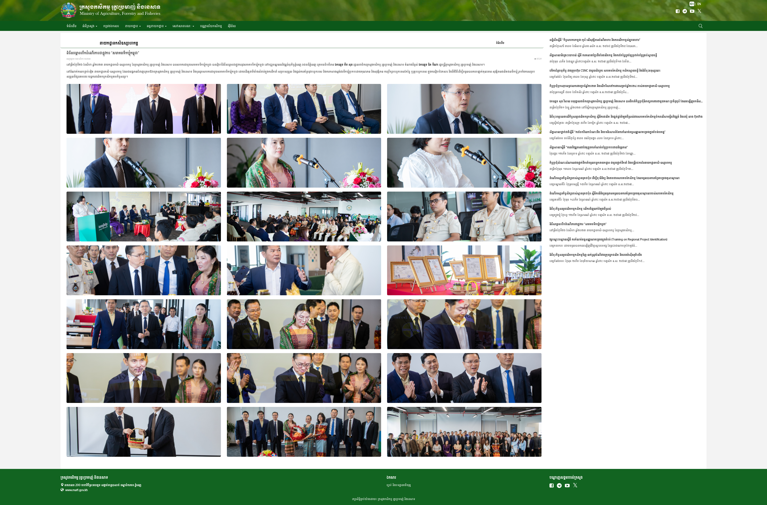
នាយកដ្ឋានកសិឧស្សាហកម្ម (119, 42)
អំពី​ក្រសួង (88, 26)
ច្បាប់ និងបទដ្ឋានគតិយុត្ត (398, 485)
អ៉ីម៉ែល (232, 26)
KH (692, 4)
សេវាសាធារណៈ (182, 26)
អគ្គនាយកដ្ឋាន (156, 26)
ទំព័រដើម (500, 42)
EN (699, 4)
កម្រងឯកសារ (111, 26)
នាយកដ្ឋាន (132, 26)
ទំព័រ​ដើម (72, 26)
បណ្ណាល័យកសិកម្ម (211, 26)
